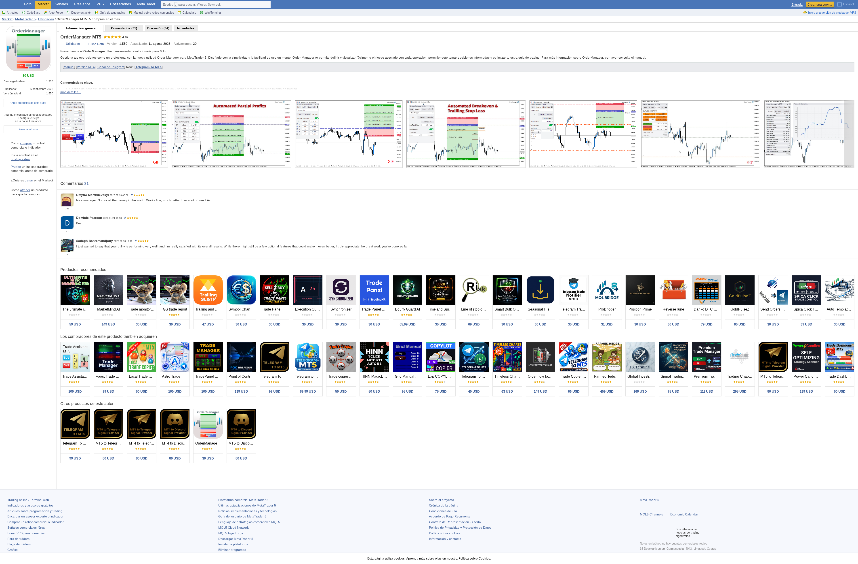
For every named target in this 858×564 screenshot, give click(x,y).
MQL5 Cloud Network (233, 527)
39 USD (341, 324)
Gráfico (12, 549)
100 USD (75, 391)
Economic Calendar (684, 514)
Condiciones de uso (443, 511)
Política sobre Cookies (474, 558)
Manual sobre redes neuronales (154, 12)
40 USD (474, 391)
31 (86, 183)
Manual (69, 67)
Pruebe (16, 166)
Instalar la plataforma (233, 544)
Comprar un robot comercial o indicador (35, 522)
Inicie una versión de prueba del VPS (832, 12)
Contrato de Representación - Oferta (455, 522)
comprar (26, 143)
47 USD (208, 324)
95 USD (407, 391)
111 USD (706, 391)
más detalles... (70, 92)
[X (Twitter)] (657, 532)
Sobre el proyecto (441, 500)
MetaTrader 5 (649, 500)
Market (43, 4)
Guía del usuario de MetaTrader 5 (242, 516)
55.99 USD (408, 324)
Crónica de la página (443, 505)
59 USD (75, 324)
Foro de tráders (18, 539)
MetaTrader (146, 4)
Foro (28, 4)
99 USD (108, 391)
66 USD (574, 391)
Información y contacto (445, 539)
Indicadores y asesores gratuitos (30, 505)
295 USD (740, 391)
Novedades (185, 28)
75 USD (441, 391)
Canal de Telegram (110, 67)
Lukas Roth (96, 44)
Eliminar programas (232, 549)
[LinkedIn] (671, 532)
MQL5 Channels (651, 514)
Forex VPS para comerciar (26, 533)
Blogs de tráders (19, 544)
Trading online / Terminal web (28, 500)
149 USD (108, 324)
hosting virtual (20, 159)
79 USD (707, 324)
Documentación (81, 12)
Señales (61, 4)
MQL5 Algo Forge (230, 533)
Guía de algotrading (112, 12)
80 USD (740, 324)
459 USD (607, 391)
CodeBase (33, 12)
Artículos (12, 12)
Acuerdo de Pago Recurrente (449, 516)
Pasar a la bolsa (28, 129)
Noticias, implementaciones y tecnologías (247, 511)
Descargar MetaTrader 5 (235, 539)
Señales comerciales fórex (26, 527)
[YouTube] (664, 532)
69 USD (474, 324)
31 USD (607, 324)
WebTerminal (213, 12)
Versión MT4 (86, 67)
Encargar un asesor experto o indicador (35, 516)
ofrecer (25, 190)
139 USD (241, 391)
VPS (100, 4)
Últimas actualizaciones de (247, 505)
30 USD (141, 324)
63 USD (507, 391)
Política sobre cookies (444, 533)
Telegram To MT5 (149, 67)
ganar (29, 180)
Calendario (189, 12)
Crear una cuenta (820, 4)
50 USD (141, 391)
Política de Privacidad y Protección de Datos (460, 527)
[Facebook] (642, 532)
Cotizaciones (120, 4)
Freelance (82, 4)
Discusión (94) (158, 28)
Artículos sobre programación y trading (34, 511)
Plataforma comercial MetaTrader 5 (243, 500)
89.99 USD (308, 391)
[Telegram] (649, 532)
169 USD (640, 391)
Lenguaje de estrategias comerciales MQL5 (249, 522)
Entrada (797, 4)
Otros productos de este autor (28, 102)
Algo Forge (56, 12)
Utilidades (73, 43)
